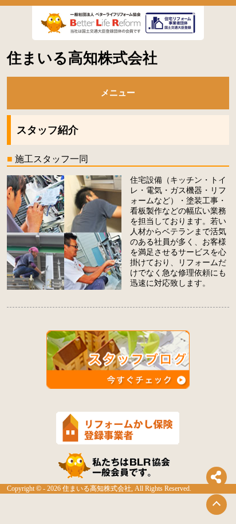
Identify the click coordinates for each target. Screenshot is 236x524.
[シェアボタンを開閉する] (216, 477)
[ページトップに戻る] (216, 504)
